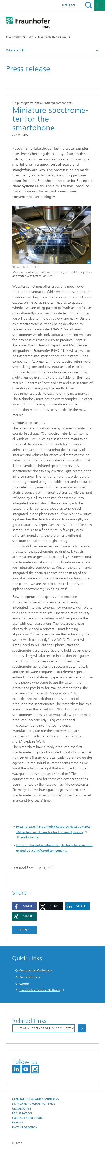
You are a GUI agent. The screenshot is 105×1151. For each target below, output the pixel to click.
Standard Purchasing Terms (33, 1103)
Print (24, 929)
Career (24, 983)
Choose (82, 1028)
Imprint (17, 1122)
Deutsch (69, 5)
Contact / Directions (28, 1118)
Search (88, 5)
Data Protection (24, 1127)
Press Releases (29, 977)
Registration (22, 1113)
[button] (24, 906)
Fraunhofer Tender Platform (39, 990)
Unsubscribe (21, 1108)
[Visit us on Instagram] (35, 1069)
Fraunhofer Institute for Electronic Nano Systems (38, 36)
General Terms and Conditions (35, 1099)
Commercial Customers (35, 970)
